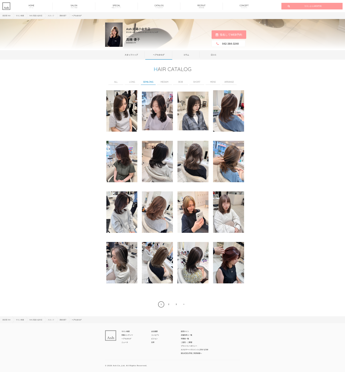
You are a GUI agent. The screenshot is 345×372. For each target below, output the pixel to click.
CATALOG (159, 6)
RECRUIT (201, 6)
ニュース (125, 342)
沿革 (152, 342)
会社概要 (154, 331)
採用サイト (185, 331)
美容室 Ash (6, 16)
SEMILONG (148, 82)
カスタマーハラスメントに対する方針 (194, 350)
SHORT (196, 82)
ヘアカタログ (158, 55)
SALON (74, 6)
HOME (31, 6)
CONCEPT (244, 6)
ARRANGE (229, 82)
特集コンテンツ (127, 335)
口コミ (214, 55)
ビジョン (154, 339)
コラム (186, 55)
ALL (116, 82)
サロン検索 (20, 16)
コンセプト (155, 335)
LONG (132, 82)
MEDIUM (164, 82)
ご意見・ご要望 (186, 342)
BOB (180, 82)
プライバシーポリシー (189, 346)
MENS (213, 82)
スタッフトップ (131, 55)
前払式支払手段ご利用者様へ (191, 353)
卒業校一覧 (185, 339)
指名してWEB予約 (231, 34)
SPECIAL (116, 6)
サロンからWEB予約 (313, 6)
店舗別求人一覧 (186, 335)
